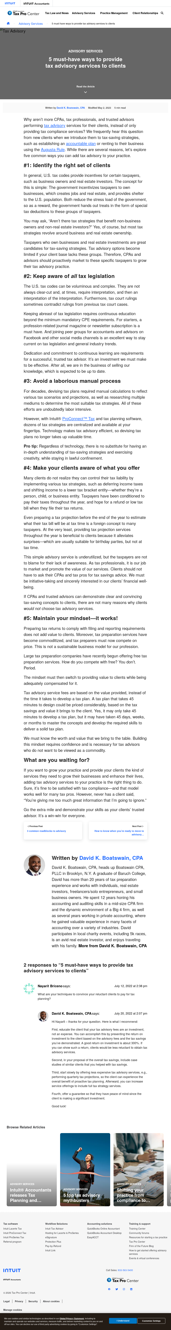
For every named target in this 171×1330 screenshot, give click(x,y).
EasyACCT (93, 1237)
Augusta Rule (53, 149)
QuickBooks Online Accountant (103, 1228)
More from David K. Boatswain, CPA (112, 945)
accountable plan (81, 143)
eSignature (51, 1237)
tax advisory (54, 125)
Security (33, 1301)
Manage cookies (12, 1309)
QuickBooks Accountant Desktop (104, 1233)
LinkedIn (131, 1289)
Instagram (124, 1289)
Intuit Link (50, 1250)
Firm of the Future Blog (141, 1246)
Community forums (139, 1233)
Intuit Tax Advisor (54, 1228)
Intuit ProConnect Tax (14, 1233)
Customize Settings (151, 1321)
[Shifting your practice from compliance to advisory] (139, 1169)
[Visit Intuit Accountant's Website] (36, 3)
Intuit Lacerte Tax (12, 1228)
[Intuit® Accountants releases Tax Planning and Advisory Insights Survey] (32, 1169)
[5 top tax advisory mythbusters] (85, 1169)
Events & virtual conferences (144, 1258)
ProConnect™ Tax (78, 418)
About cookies (51, 1301)
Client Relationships (145, 13)
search (162, 13)
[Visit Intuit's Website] (10, 3)
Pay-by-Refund (53, 1246)
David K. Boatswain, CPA (71, 107)
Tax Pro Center (137, 1241)
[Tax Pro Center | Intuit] (8, 23)
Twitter (116, 1289)
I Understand (123, 1321)
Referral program (12, 1241)
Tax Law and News (57, 13)
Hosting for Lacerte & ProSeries (62, 1233)
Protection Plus (53, 1241)
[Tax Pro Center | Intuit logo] (23, 13)
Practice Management (114, 13)
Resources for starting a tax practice (148, 1237)
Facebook (109, 1289)
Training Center (137, 1228)
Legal (6, 1301)
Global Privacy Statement (72, 1318)
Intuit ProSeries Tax (13, 1237)
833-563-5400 (125, 1270)
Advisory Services (83, 13)
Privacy (19, 1301)
